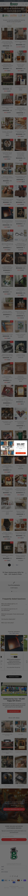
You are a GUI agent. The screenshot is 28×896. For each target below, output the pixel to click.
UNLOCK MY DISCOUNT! (21, 453)
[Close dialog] (26, 441)
